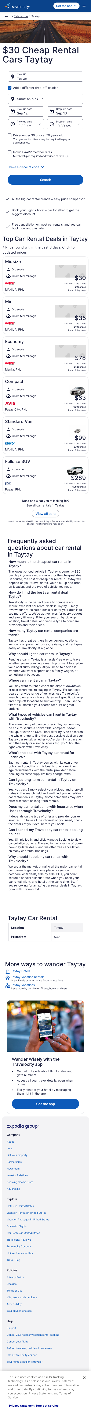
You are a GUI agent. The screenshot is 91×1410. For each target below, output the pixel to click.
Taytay (22, 78)
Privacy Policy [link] (15, 1277)
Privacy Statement (21, 1405)
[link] (45, 971)
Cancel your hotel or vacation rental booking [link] (33, 1334)
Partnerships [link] (14, 1161)
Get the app (45, 1104)
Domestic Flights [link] (16, 1226)
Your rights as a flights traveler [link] (24, 1361)
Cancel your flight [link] (17, 1341)
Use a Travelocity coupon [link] (22, 1355)
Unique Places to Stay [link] (20, 1253)
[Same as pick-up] (45, 99)
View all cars (46, 514)
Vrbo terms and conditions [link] (22, 1297)
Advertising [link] (13, 1188)
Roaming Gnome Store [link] (20, 1182)
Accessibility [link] (14, 1304)
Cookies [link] (12, 1283)
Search (45, 180)
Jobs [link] (9, 1148)
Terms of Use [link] (14, 1290)
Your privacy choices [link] (19, 1310)
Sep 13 (61, 113)
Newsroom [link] (13, 1168)
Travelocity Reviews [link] (19, 1239)
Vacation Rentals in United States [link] (26, 1212)
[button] (45, 167)
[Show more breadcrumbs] (6, 16)
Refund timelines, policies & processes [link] (29, 1348)
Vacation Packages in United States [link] (28, 1219)
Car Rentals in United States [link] (23, 1233)
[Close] (84, 1377)
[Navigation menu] (84, 6)
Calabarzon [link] (21, 16)
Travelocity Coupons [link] (19, 1246)
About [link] (10, 1141)
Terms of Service (47, 1405)
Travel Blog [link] (13, 1259)
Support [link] (11, 1328)
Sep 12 (22, 113)
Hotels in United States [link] (20, 1206)
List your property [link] (17, 1155)
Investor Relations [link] (17, 1175)
